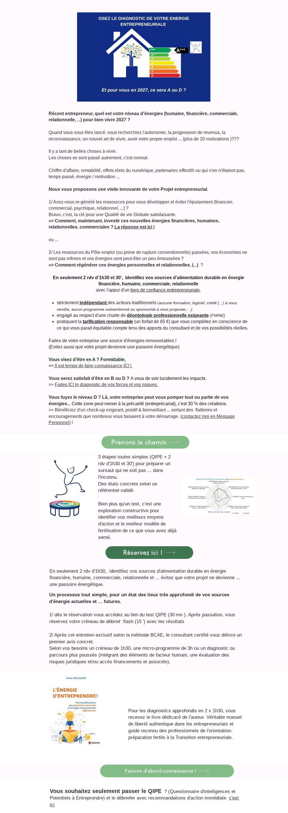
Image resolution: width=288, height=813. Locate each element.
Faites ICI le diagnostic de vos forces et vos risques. (106, 384)
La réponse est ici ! (134, 227)
